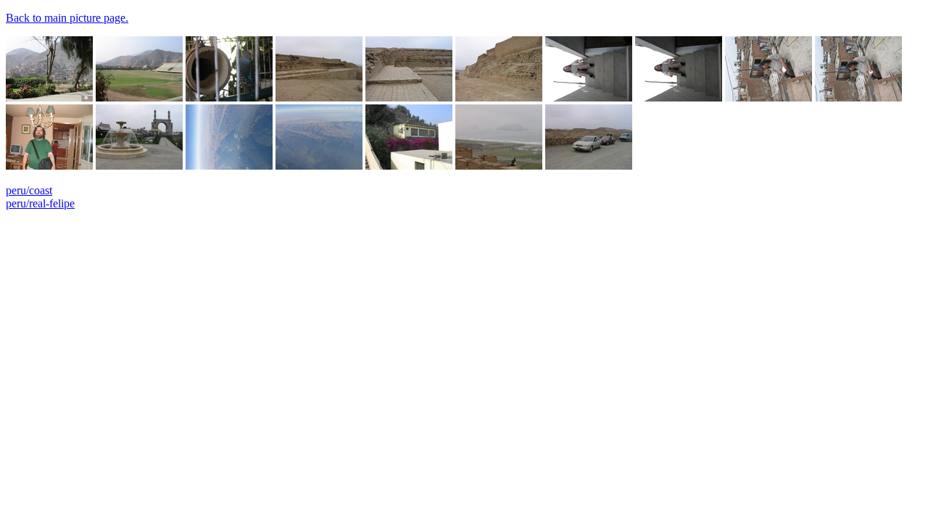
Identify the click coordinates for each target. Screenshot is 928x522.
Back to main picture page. (67, 18)
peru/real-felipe (40, 203)
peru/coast (29, 190)
